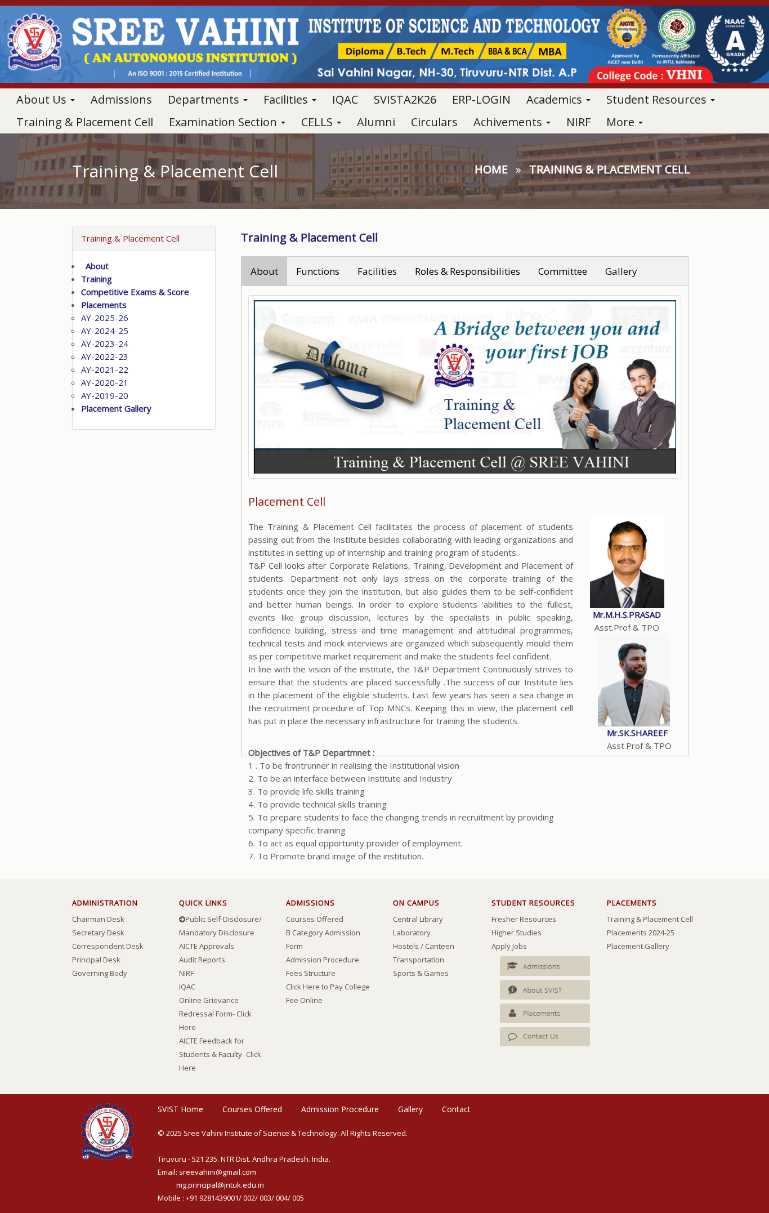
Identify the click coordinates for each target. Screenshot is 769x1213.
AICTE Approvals (206, 946)
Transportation (418, 960)
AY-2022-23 (104, 356)
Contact (456, 1109)
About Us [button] (42, 99)
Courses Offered (314, 919)
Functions (317, 271)
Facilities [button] (287, 99)
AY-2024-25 (104, 330)
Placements (104, 304)
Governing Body (99, 973)
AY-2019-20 (104, 395)
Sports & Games (421, 973)
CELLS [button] (318, 122)
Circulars (434, 122)
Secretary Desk (98, 932)
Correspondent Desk (108, 946)
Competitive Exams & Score (135, 291)
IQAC (345, 99)
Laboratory (412, 932)
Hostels (406, 946)
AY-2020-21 (104, 382)
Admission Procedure (322, 960)
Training (96, 278)
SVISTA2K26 (405, 99)
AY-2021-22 (104, 369)
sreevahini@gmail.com (217, 1172)
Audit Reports (202, 960)
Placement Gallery (116, 408)
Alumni (376, 122)
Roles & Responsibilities (467, 271)
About (95, 265)
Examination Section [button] (224, 122)
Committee (562, 271)
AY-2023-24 (104, 343)
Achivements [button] (509, 122)
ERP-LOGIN (481, 99)
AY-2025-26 (104, 317)
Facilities (377, 271)
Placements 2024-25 (640, 932)
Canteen (439, 946)
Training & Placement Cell (84, 122)
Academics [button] (555, 99)
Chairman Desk (98, 919)
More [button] (621, 122)
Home (491, 169)
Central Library (418, 919)
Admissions (121, 99)
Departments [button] (205, 99)
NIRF (578, 122)
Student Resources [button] (657, 99)
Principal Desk (96, 960)
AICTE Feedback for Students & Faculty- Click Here (220, 1054)
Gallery (621, 271)
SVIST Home (180, 1109)
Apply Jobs (509, 946)
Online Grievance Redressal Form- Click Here (215, 1013)
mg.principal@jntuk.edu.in (220, 1185)
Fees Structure (311, 973)
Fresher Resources (523, 919)
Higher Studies (516, 932)
